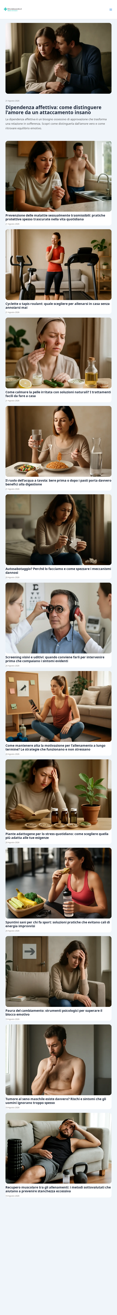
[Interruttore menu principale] (111, 9)
